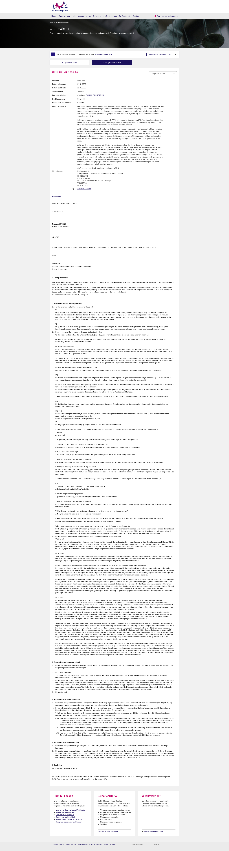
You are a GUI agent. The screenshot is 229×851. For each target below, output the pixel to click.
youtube (175, 844)
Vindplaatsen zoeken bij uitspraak (69, 820)
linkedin (172, 844)
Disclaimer (112, 844)
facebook (165, 844)
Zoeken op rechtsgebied (65, 817)
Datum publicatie (59, 88)
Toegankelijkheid (83, 844)
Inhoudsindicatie (59, 106)
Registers (97, 16)
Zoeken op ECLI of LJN (65, 815)
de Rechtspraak (110, 16)
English (56, 844)
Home (53, 16)
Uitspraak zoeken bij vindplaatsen (69, 822)
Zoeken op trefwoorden (65, 812)
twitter (161, 844)
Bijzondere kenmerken (61, 103)
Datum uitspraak (59, 84)
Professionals (124, 16)
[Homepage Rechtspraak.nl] (59, 6)
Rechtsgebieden (58, 99)
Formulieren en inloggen (167, 16)
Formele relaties (58, 95)
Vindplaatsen (57, 171)
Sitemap (61, 844)
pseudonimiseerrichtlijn (103, 54)
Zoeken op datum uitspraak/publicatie (70, 810)
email (149, 844)
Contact (136, 16)
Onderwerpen (64, 16)
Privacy (68, 844)
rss (145, 844)
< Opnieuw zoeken (69, 63)
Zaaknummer (57, 92)
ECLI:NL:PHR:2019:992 (95, 95)
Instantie (55, 80)
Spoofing (92, 844)
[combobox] (163, 73)
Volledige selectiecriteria (108, 831)
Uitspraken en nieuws (82, 16)
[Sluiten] (176, 54)
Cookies (73, 844)
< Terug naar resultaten (112, 63)
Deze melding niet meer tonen (159, 54)
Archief (106, 844)
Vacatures (99, 844)
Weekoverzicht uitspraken (153, 831)
